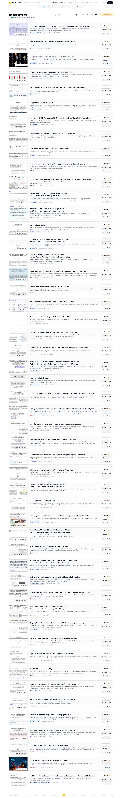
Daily (81, 14)
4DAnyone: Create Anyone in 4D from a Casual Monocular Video (52, 57)
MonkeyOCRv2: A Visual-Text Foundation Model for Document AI (53, 684)
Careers (55, 795)
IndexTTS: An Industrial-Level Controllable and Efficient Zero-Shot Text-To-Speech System (62, 393)
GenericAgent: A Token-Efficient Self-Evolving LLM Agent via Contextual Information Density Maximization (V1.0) (50, 531)
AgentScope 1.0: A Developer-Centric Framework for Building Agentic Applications (59, 347)
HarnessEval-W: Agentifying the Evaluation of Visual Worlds (51, 317)
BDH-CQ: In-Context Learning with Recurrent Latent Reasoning (52, 41)
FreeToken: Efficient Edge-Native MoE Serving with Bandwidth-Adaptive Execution (59, 26)
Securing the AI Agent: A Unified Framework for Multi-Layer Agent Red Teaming (58, 87)
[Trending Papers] (96, 14)
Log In (104, 3)
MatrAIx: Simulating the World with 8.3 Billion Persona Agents (52, 301)
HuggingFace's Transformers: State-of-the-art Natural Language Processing (57, 623)
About (44, 795)
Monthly (92, 14)
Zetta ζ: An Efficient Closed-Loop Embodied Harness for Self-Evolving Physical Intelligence (62, 409)
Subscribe (76, 7)
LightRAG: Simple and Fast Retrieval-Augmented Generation (51, 653)
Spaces (72, 3)
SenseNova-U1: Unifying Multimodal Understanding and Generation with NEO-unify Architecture (48, 194)
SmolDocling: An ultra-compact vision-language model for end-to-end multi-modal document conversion (49, 240)
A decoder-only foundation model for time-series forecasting (51, 470)
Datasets (63, 3)
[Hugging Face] (64, 795)
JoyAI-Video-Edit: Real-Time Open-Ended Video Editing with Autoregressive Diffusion (60, 592)
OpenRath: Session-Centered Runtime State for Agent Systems (52, 730)
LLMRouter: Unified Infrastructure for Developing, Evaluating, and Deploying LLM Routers (62, 776)
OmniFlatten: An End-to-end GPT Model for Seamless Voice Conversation (56, 424)
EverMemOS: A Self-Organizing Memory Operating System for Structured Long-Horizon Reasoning (47, 485)
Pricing (95, 3)
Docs (89, 3)
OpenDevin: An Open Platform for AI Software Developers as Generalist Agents (57, 164)
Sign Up (110, 3)
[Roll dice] (76, 15)
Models (55, 3)
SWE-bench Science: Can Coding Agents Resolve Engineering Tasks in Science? (57, 454)
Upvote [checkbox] (107, 26)
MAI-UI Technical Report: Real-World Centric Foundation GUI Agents (54, 439)
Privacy (35, 795)
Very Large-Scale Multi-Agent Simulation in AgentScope (49, 286)
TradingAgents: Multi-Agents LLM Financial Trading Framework (52, 133)
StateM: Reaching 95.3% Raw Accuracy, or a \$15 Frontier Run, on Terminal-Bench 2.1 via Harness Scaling (50, 255)
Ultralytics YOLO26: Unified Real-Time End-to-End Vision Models (53, 699)
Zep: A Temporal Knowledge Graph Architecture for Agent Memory (53, 638)
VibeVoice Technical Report (39, 378)
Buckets (80, 3)
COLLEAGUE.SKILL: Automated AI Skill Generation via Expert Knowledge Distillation (60, 118)
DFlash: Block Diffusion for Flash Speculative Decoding (49, 546)
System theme (15, 795)
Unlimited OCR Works (37, 225)
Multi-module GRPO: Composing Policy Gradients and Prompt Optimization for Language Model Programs (49, 607)
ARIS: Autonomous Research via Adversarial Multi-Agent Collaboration (55, 577)
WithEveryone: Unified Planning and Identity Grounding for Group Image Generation (60, 516)
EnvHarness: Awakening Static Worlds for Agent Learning (50, 148)
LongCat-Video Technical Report (41, 103)
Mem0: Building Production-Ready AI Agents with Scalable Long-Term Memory (58, 271)
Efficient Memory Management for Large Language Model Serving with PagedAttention (61, 179)
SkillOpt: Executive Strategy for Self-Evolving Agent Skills (50, 715)
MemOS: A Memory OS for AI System (43, 669)
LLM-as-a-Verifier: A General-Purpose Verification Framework (51, 72)
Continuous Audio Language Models (42, 500)
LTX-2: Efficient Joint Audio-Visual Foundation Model (48, 761)
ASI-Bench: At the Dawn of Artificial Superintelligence (49, 745)
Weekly (86, 14)
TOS (26, 795)
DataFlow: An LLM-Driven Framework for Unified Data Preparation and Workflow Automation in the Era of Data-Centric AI (53, 561)
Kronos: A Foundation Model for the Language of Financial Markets (54, 332)
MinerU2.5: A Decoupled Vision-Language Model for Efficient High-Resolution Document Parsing (47, 210)
